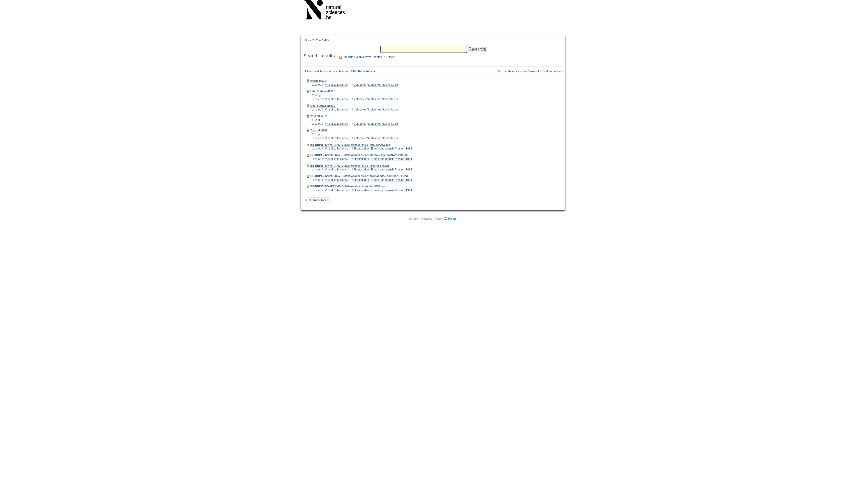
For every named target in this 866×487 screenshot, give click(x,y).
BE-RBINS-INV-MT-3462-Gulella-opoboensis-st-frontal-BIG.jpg (349, 165)
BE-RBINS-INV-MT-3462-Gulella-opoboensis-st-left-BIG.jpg (347, 186)
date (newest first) (532, 71)
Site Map (413, 218)
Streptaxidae (361, 148)
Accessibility (426, 218)
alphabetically (554, 71)
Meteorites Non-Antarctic (383, 84)
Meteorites (359, 84)
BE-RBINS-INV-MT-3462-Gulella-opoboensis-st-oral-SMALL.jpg (350, 144)
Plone (450, 218)
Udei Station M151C (323, 105)
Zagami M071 (318, 116)
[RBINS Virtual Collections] (327, 10)
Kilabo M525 (318, 81)
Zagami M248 (318, 130)
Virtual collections (336, 84)
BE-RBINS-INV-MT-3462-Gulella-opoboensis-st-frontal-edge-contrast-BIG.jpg (359, 176)
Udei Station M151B (323, 91)
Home (325, 39)
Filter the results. (362, 71)
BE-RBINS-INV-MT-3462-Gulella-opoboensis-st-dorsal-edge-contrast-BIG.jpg (359, 155)
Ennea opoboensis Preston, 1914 (391, 148)
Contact (438, 218)
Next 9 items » (320, 200)
